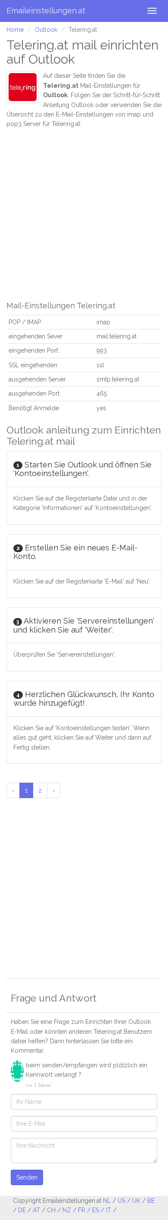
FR (81, 1210)
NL (107, 1200)
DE (22, 1210)
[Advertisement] (84, 213)
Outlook (46, 29)
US (121, 1200)
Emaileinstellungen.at (45, 10)
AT (36, 1210)
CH (51, 1210)
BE (151, 1200)
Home (15, 29)
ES (95, 1210)
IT (108, 1210)
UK (136, 1200)
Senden (26, 1177)
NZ (66, 1210)
